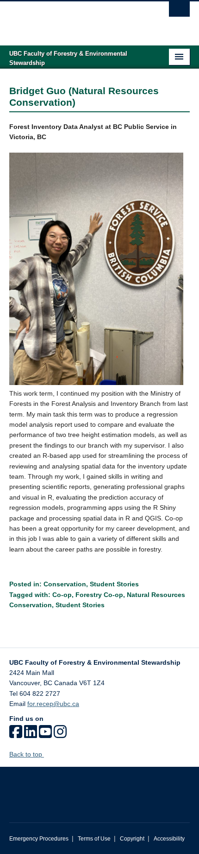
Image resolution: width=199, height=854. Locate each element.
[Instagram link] (60, 734)
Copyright (132, 838)
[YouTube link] (45, 734)
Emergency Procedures (38, 838)
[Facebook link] (15, 734)
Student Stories (114, 584)
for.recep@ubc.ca (53, 703)
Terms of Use (94, 838)
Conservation (65, 584)
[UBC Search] (179, 11)
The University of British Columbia (72, 19)
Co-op (62, 594)
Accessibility (169, 838)
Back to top (26, 754)
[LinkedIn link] (30, 734)
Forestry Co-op (99, 594)
